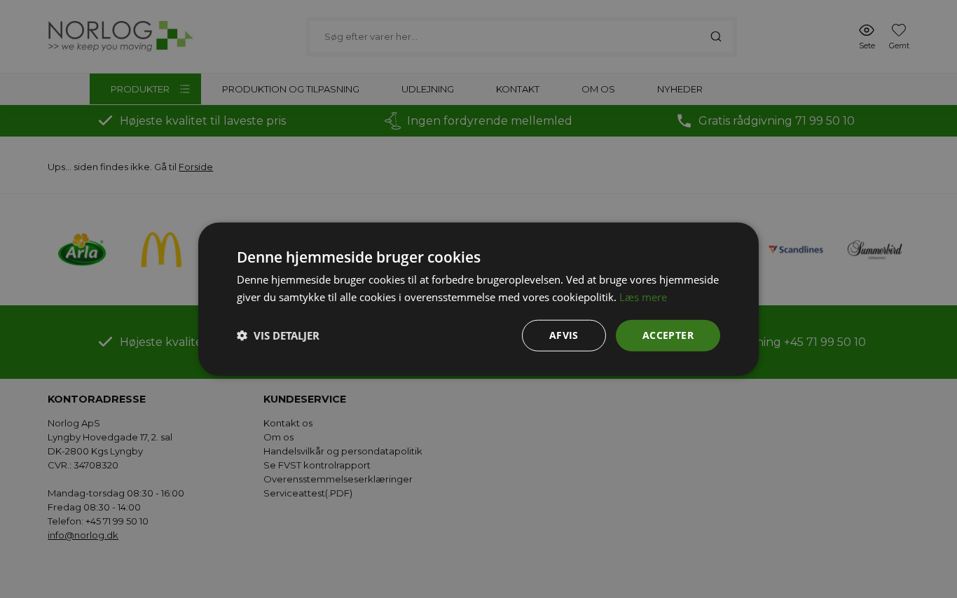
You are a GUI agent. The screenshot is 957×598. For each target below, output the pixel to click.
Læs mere (643, 297)
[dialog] (478, 299)
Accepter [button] (668, 335)
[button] (278, 335)
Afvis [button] (564, 335)
